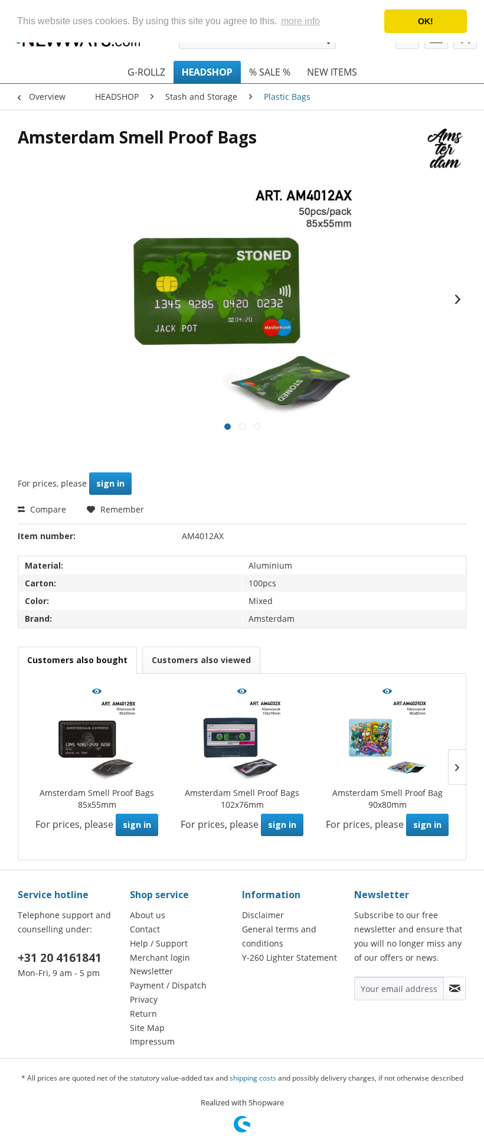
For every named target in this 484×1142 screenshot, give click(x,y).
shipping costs (253, 1078)
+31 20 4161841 (60, 957)
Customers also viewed (201, 659)
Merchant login (160, 957)
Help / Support (159, 943)
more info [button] (300, 21)
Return (143, 1013)
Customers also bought (77, 659)
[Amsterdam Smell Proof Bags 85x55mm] (96, 740)
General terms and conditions (279, 936)
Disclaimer (263, 915)
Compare (47, 509)
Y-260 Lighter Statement (289, 957)
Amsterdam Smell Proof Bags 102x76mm (242, 798)
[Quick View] (97, 692)
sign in (110, 483)
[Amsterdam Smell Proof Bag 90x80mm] (387, 740)
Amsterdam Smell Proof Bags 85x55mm (97, 798)
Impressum (152, 1041)
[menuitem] (146, 72)
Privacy (144, 999)
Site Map (147, 1027)
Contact (145, 929)
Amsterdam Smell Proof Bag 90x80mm (387, 798)
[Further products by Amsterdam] (445, 148)
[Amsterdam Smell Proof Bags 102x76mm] (242, 740)
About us (147, 915)
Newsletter (151, 971)
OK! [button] (425, 21)
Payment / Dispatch (168, 985)
